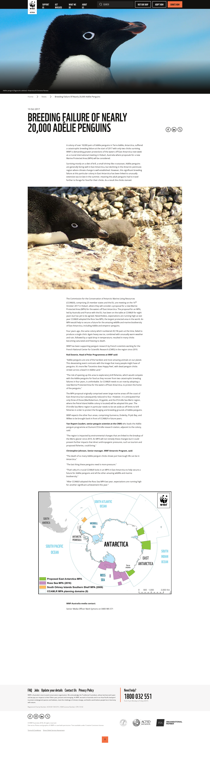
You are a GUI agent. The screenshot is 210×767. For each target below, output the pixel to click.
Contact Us (71, 690)
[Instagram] (36, 716)
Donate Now (175, 4)
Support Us (46, 6)
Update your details (52, 690)
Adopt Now (159, 4)
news (44, 96)
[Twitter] (179, 129)
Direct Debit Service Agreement (54, 730)
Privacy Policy (86, 690)
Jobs (36, 690)
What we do (73, 6)
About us (84, 6)
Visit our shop (143, 4)
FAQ (30, 690)
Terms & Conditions (34, 730)
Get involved (58, 6)
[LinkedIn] (174, 129)
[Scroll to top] (105, 739)
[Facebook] (168, 129)
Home (30, 96)
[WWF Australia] (32, 7)
